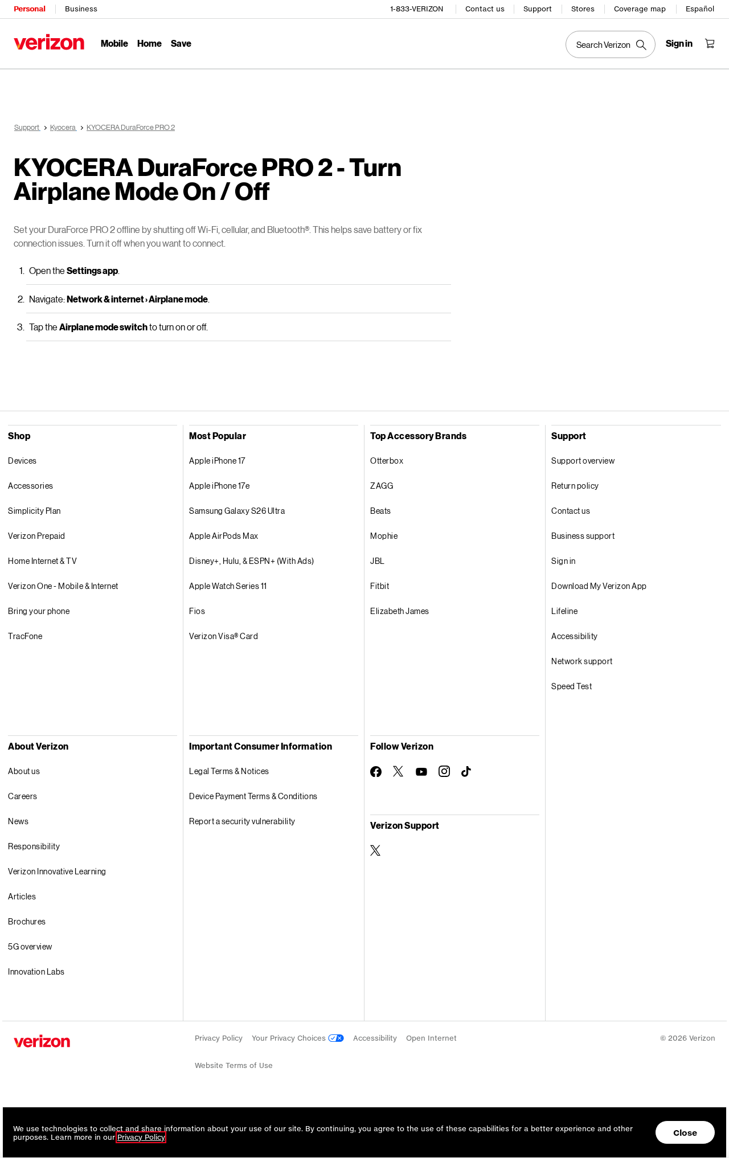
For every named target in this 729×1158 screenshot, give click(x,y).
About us (24, 771)
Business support (583, 536)
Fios (197, 611)
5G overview (30, 946)
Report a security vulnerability (242, 821)
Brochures (27, 921)
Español (700, 9)
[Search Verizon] (611, 44)
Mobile (114, 43)
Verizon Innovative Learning (57, 871)
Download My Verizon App (599, 586)
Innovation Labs (36, 971)
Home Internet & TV (42, 561)
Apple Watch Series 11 (228, 586)
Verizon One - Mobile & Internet (63, 586)
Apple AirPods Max (224, 536)
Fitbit (379, 586)
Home (149, 43)
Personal (29, 9)
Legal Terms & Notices (229, 771)
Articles (22, 896)
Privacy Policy (219, 1038)
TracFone (25, 636)
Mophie (384, 536)
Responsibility (34, 846)
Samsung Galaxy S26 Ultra (237, 510)
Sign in (563, 561)
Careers (23, 796)
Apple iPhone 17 (217, 460)
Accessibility (574, 636)
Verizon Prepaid (36, 536)
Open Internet (431, 1038)
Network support (582, 661)
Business (81, 9)
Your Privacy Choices (290, 1038)
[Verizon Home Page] (49, 42)
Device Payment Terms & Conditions (253, 796)
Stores (583, 9)
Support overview (583, 460)
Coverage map (640, 9)
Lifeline (564, 611)
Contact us (485, 9)
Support (537, 9)
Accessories (31, 485)
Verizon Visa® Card (223, 636)
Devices (22, 460)
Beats (380, 510)
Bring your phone (38, 611)
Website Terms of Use (234, 1065)
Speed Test (571, 686)
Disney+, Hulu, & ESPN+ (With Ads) (251, 561)
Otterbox (386, 460)
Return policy (575, 485)
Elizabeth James (399, 611)
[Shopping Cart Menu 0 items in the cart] (709, 43)
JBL (377, 561)
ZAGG (381, 485)
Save (181, 43)
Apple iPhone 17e (219, 485)
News (18, 821)
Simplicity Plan (34, 510)
